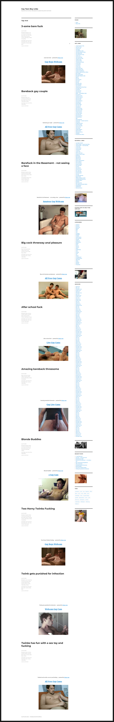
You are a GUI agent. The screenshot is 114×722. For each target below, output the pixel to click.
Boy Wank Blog (78, 84)
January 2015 (78, 360)
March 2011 (78, 417)
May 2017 (77, 326)
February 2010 (78, 433)
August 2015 (78, 351)
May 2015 (77, 355)
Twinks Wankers (79, 129)
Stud (25, 36)
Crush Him (78, 89)
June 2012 (77, 398)
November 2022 (79, 292)
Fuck (29, 40)
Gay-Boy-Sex (78, 105)
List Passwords (78, 173)
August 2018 (78, 312)
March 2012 (78, 402)
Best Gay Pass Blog (79, 74)
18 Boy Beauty (78, 149)
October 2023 (78, 290)
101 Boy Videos (78, 148)
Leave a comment (24, 45)
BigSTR (77, 77)
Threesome (23, 42)
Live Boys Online (79, 113)
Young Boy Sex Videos (80, 134)
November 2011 (79, 407)
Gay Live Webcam (79, 100)
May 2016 (77, 340)
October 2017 (78, 321)
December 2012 (79, 391)
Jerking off (78, 240)
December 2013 (79, 376)
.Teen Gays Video (79, 57)
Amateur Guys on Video (80, 154)
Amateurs (77, 224)
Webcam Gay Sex (79, 187)
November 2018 (79, 311)
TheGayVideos (78, 185)
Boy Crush (78, 80)
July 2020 (77, 301)
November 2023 (79, 289)
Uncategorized (78, 257)
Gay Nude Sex (78, 102)
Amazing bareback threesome (40, 369)
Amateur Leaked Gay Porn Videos (82, 72)
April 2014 (78, 371)
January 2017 (78, 330)
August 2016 (78, 336)
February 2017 (78, 329)
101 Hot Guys (78, 63)
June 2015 (77, 354)
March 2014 (78, 372)
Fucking (27, 33)
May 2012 (77, 400)
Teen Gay (29, 41)
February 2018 (78, 319)
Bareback (23, 32)
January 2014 (78, 375)
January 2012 (78, 405)
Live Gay (77, 174)
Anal (22, 40)
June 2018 (77, 314)
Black (77, 229)
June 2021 (77, 297)
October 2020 (78, 300)
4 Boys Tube (78, 151)
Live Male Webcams (79, 175)
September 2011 (79, 410)
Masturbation (78, 242)
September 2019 (79, 305)
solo (89, 497)
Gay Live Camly (78, 98)
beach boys (78, 227)
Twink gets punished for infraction (42, 573)
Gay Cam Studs (78, 165)
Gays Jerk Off (78, 168)
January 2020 (78, 304)
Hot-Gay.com (78, 170)
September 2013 (79, 380)
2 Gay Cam (78, 150)
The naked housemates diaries (81, 184)
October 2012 (78, 393)
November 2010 (79, 422)
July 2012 (77, 397)
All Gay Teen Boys (79, 68)
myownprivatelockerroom (81, 179)
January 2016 (78, 345)
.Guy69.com (78, 55)
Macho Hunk (78, 176)
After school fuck (31, 307)
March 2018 (78, 317)
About (77, 22)
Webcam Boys (78, 130)
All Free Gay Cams (79, 153)
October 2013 (78, 379)
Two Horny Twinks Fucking (38, 508)
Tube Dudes (78, 128)
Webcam (77, 263)
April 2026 (78, 286)
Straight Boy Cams (79, 123)
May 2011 (77, 415)
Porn (26, 41)
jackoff (76, 497)
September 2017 (79, 322)
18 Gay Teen (78, 65)
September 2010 (79, 425)
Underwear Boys (79, 258)
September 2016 (79, 335)
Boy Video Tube (79, 83)
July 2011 (77, 412)
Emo (88, 493)
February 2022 (78, 295)
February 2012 (78, 403)
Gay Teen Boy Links (29, 9)
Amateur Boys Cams (79, 69)
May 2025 (77, 287)
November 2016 (79, 332)
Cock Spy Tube (78, 88)
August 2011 (78, 411)
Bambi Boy (78, 155)
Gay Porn (77, 166)
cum (30, 32)
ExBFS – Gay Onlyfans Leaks (81, 93)
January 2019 (78, 310)
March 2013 (78, 387)
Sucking (27, 36)
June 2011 (77, 413)
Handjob (77, 239)
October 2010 (78, 423)
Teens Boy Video (79, 124)
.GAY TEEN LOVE (79, 53)
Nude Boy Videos (79, 180)
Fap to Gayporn (79, 161)
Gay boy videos (28, 173)
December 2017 (79, 320)
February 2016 (78, 344)
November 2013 (79, 377)
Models (77, 243)
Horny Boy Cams (79, 110)
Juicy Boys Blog (79, 171)
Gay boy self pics (79, 164)
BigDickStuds (78, 158)
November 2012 (79, 392)
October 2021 (78, 296)
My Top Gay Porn (79, 115)
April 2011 (77, 416)
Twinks (22, 37)
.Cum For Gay (78, 48)
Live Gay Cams (78, 114)
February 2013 (78, 388)
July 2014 (77, 367)
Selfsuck (77, 247)
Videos (30, 37)
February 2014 (78, 374)
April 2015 (78, 356)
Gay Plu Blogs (78, 103)
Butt (76, 493)
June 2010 (77, 428)
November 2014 (79, 362)
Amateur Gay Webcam (80, 70)
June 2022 (78, 294)
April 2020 (78, 302)
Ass (83, 491)
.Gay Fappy (78, 49)
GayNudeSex (78, 107)
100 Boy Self (78, 146)
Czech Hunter (78, 92)
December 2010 (79, 421)
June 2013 (77, 383)
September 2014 (79, 365)
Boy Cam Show (78, 79)
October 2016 (78, 334)
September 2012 (79, 395)
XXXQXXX (78, 133)
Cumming (23, 33)
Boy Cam (77, 78)
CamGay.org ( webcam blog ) (81, 87)
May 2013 (77, 385)
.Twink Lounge (78, 59)
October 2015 (78, 349)
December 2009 (79, 436)
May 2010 (77, 430)
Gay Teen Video (79, 104)
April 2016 (78, 341)
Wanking (77, 262)
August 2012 (78, 396)
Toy (76, 254)
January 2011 (78, 420)
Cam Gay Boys (78, 85)
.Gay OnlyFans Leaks (79, 50)
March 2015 (78, 357)
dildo (85, 493)
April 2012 (78, 401)
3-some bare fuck (32, 26)
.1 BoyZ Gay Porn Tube (80, 45)
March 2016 (78, 342)
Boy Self (77, 82)
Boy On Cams (78, 159)
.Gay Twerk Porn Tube (80, 54)
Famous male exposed (80, 160)
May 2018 (77, 315)
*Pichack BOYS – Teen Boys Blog (82, 145)
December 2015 (79, 346)
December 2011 (78, 406)
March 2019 (78, 309)
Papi (76, 118)
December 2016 (79, 331)
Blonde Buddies (31, 439)
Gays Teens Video (79, 109)
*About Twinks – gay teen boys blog (82, 144)
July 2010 (77, 427)
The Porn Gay (78, 127)
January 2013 (78, 390)
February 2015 (78, 359)
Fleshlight (78, 234)
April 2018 (78, 316)
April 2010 (78, 431)
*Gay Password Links (80, 62)
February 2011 (78, 418)
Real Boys (77, 181)
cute (26, 40)
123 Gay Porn (78, 64)
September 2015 (79, 350)
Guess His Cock (79, 169)
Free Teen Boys (79, 163)
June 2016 (78, 339)
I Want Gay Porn (79, 112)
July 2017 (77, 325)
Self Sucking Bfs (79, 119)
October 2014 (78, 364)
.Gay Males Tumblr (79, 143)
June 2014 (77, 369)
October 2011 (78, 408)
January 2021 (78, 299)
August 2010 (78, 426)
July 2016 (77, 337)
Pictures (77, 245)
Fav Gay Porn (78, 94)
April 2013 (78, 386)
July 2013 (77, 382)
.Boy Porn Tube (78, 47)
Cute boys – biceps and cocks (81, 457)
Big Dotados (78, 156)
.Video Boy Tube (79, 60)
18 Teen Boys (78, 67)
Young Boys (23, 38)
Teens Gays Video (79, 125)
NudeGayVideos (79, 117)
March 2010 (78, 432)
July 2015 (77, 352)
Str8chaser (78, 122)
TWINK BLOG (78, 186)
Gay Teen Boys (28, 35)
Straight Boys (78, 249)
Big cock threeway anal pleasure (41, 242)
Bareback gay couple (34, 91)
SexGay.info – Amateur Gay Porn (82, 120)
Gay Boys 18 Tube (79, 95)
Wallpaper (83, 501)
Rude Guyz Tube (79, 182)
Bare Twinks (78, 73)
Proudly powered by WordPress (36, 716)
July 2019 (77, 306)
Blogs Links (78, 23)
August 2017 (78, 324)
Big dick (27, 32)
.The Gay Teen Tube (79, 58)
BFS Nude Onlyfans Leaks (80, 75)
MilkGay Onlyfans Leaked (80, 177)
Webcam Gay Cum (79, 132)
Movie (22, 36)
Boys (24, 40)
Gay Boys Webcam (79, 97)
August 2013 (78, 381)
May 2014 (77, 370)
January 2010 (78, 435)
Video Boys (26, 37)
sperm (77, 248)
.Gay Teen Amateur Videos (81, 52)
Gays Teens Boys (79, 108)
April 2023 (78, 291)
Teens (28, 315)
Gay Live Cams (78, 99)
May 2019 (77, 307)
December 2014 (79, 361)
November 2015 (79, 347)
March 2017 (78, 327)
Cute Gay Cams (78, 90)
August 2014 (78, 366)
